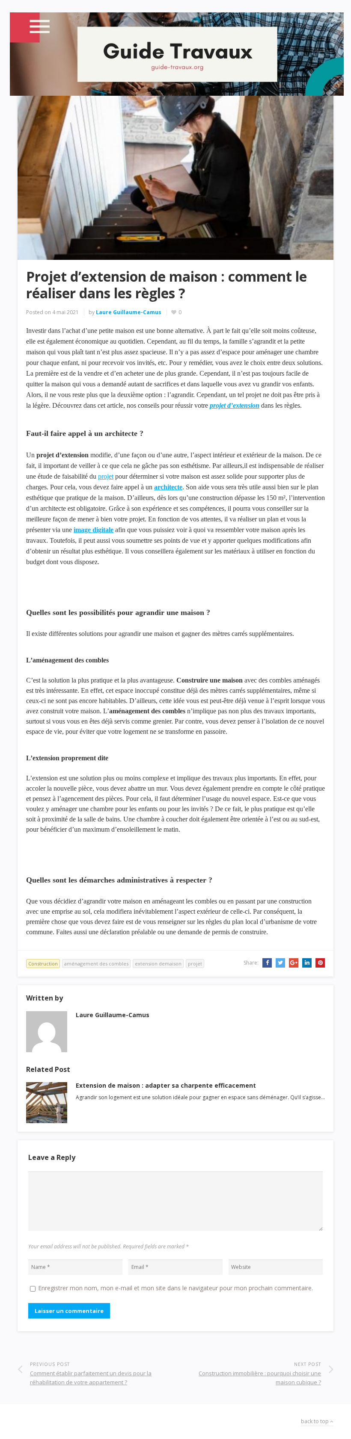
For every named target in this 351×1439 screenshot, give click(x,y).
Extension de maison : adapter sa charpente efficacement (166, 1085)
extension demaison (158, 963)
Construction (43, 963)
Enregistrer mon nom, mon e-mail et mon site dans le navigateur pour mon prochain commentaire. (175, 1288)
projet (105, 476)
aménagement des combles (96, 963)
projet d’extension (234, 405)
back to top (315, 1421)
